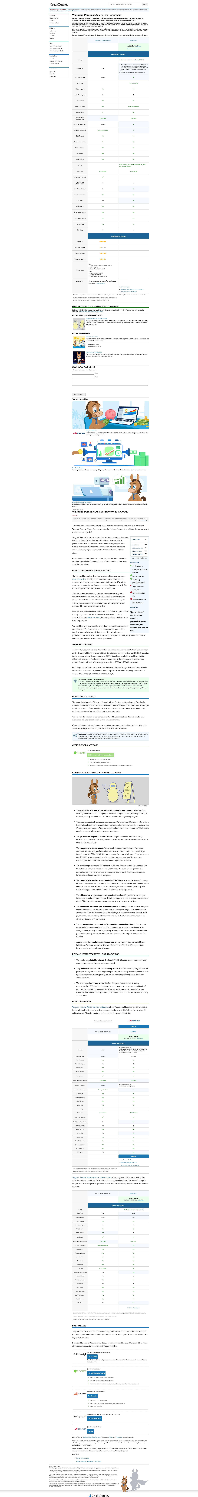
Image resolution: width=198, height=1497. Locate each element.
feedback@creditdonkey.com (91, 1437)
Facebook (119, 1437)
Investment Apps (54, 23)
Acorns (52, 38)
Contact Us (53, 76)
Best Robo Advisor (78, 468)
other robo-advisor (79, 579)
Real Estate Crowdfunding (57, 51)
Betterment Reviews (92, 337)
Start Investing (92, 1396)
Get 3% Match (92, 1357)
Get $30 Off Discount (94, 1418)
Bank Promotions (54, 63)
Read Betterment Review (133, 49)
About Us (52, 74)
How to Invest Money (55, 46)
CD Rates (52, 20)
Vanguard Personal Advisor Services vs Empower (90, 1007)
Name (96, 373)
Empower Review (91, 431)
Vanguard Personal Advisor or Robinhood (91, 311)
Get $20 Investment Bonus (96, 1373)
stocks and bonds (93, 617)
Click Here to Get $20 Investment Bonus (100, 755)
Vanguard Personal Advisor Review (96, 318)
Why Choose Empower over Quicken (130, 1165)
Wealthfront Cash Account (133, 1308)
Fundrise (52, 33)
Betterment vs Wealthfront (94, 352)
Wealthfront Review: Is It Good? (81, 502)
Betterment (133, 40)
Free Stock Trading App (56, 48)
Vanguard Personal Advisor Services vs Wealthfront (91, 1177)
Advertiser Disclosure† (72, 10)
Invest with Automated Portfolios (129, 291)
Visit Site (133, 1026)
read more (143, 520)
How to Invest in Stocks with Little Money (88, 1461)
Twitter (111, 1437)
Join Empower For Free (127, 1159)
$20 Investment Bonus (93, 751)
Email (96, 377)
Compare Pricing (125, 287)
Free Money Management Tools (129, 1162)
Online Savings (54, 18)
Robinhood (53, 31)
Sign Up (90, 1431)
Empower (52, 35)
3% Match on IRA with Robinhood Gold (99, 1352)
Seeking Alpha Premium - (103, 1414)
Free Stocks (53, 59)
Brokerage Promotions (56, 61)
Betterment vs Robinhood (94, 346)
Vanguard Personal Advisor (103, 40)
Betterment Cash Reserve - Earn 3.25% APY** (132, 289)
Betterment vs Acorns (93, 344)
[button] (59, 82)
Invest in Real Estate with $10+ (96, 1392)
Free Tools (53, 71)
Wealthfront (133, 1193)
